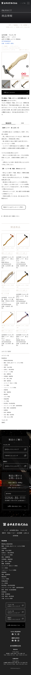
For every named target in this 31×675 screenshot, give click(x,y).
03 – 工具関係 (4, 46)
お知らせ (26, 533)
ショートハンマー (5, 49)
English (24, 3)
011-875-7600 (11, 664)
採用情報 (15, 535)
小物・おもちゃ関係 (7, 417)
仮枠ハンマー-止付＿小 (23, 49)
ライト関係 (5, 385)
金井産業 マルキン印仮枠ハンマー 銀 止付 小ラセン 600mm (8, 340)
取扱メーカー (11, 533)
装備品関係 (5, 398)
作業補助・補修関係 (7, 376)
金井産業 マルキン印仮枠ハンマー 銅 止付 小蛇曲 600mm (8, 262)
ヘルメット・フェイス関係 (9, 387)
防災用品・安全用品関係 (8, 403)
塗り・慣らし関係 (7, 378)
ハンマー (12, 49)
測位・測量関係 (6, 374)
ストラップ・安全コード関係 (9, 383)
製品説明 (8, 123)
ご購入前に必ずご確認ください (11, 216)
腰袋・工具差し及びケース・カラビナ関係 (12, 362)
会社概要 (19, 533)
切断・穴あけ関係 (7, 367)
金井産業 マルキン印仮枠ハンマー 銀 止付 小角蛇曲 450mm (22, 340)
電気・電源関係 (6, 392)
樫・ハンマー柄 (5, 293)
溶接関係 (5, 389)
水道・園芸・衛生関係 (8, 414)
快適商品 (5, 410)
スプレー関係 (6, 396)
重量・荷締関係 (6, 380)
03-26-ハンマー (13, 46)
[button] (27, 66)
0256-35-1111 (15, 498)
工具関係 (5, 365)
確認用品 (5, 394)
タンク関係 (5, 401)
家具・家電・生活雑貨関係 (9, 408)
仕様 (22, 123)
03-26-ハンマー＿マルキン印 (7, 48)
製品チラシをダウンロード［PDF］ (13, 207)
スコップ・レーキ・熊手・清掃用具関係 (12, 405)
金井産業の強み (14, 530)
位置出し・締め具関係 (8, 369)
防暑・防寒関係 (6, 412)
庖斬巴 (3, 422)
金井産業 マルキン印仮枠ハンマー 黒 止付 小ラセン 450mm (22, 262)
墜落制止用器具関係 (7, 360)
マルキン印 (17, 48)
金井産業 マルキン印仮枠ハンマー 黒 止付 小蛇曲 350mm (22, 300)
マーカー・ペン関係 (7, 371)
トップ (6, 530)
